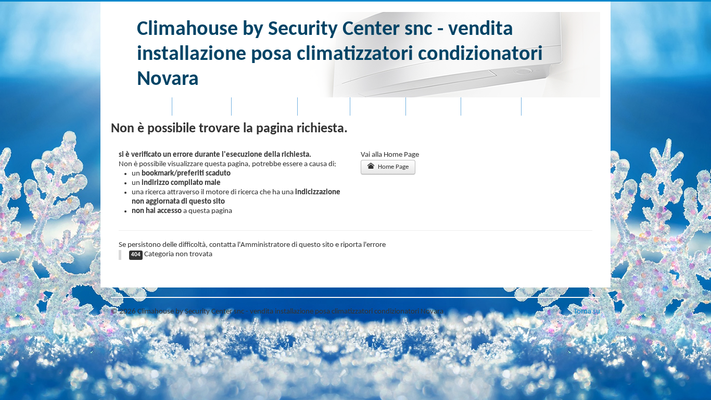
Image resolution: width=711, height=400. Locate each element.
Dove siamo (264, 106)
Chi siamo (201, 106)
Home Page (392, 167)
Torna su (587, 312)
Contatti (377, 106)
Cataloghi (491, 106)
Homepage (141, 106)
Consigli (433, 106)
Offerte (324, 106)
